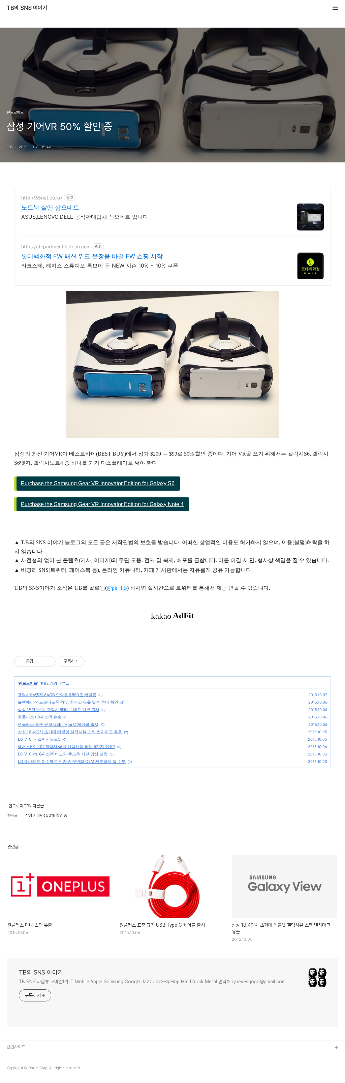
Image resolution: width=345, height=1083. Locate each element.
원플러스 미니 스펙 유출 (39, 716)
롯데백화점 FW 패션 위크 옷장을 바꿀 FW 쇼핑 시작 (92, 256)
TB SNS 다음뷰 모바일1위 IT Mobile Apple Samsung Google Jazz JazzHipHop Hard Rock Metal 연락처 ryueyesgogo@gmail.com (152, 981)
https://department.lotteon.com (56, 246)
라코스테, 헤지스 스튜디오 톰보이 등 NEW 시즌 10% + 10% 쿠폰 (99, 265)
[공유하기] (39, 661)
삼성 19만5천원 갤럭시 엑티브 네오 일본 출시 (58, 709)
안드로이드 (28, 683)
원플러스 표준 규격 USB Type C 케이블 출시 (58, 724)
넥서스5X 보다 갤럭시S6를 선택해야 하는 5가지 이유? (66, 746)
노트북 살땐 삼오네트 (50, 207)
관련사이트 (16, 1046)
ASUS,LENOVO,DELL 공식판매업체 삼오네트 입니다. (85, 216)
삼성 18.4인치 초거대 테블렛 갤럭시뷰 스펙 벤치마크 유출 (70, 731)
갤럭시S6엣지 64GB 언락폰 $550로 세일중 (57, 694)
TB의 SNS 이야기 (27, 8)
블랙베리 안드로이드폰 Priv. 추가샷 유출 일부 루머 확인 (68, 702)
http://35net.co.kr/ (41, 197)
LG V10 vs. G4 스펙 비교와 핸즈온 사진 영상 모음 (62, 753)
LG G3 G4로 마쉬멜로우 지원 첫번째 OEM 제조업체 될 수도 (72, 761)
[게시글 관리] (48, 661)
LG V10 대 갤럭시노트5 (39, 739)
